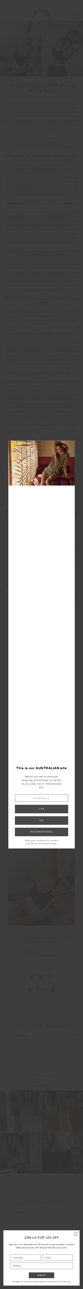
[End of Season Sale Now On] (41, 3)
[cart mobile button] (74, 13)
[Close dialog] (75, 1234)
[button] (41, 798)
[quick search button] (67, 13)
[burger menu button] (8, 13)
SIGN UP (41, 1275)
